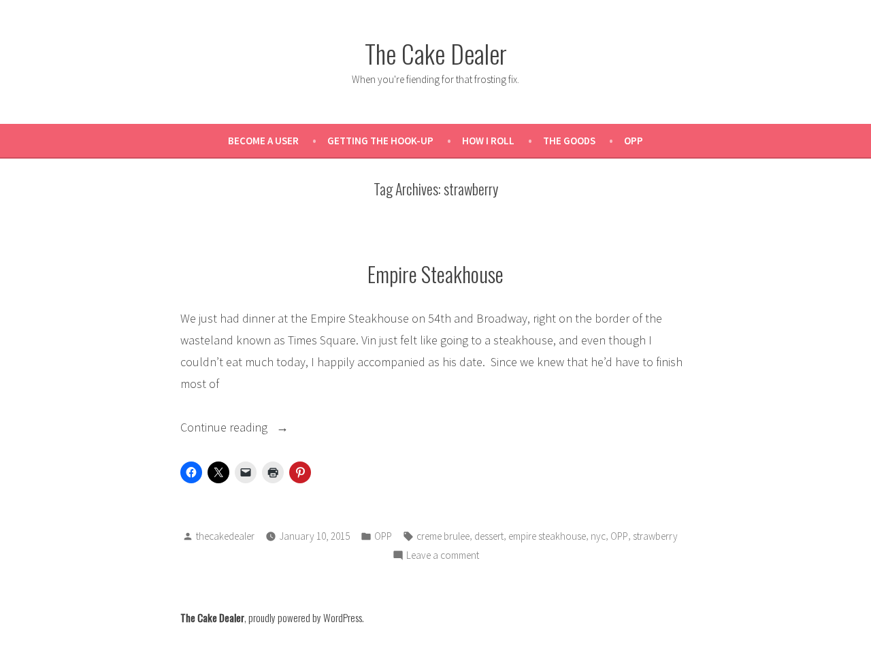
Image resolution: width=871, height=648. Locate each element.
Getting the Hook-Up (380, 140)
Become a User (263, 140)
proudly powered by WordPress (305, 617)
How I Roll (488, 140)
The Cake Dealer (436, 53)
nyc (598, 536)
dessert (489, 536)
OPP (633, 140)
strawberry (655, 536)
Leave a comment (442, 556)
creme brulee (443, 536)
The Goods (569, 140)
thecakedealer (225, 536)
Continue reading (257, 428)
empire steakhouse (547, 536)
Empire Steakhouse (435, 273)
